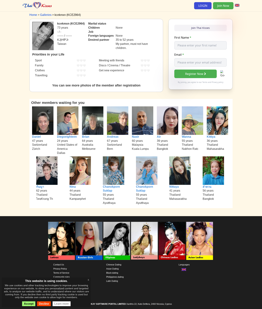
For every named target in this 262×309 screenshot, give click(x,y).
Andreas (113, 136)
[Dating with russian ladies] (89, 241)
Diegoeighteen (67, 136)
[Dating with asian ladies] (199, 241)
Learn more (61, 303)
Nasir (135, 136)
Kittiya (211, 136)
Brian (85, 136)
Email (179, 55)
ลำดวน (207, 186)
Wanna (186, 136)
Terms (204, 82)
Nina (73, 186)
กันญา (40, 186)
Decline (44, 303)
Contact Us (58, 264)
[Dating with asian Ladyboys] (144, 241)
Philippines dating (115, 277)
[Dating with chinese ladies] (172, 241)
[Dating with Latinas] (61, 241)
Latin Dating (112, 281)
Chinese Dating (113, 264)
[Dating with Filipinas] (116, 241)
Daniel (36, 136)
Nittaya (174, 186)
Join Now (223, 6)
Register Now (194, 74)
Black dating (112, 273)
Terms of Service (61, 273)
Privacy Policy (60, 269)
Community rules (61, 277)
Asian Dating (112, 269)
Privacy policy (217, 82)
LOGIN (202, 6)
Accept (29, 303)
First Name (182, 37)
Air (159, 136)
